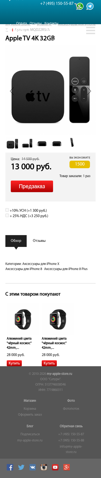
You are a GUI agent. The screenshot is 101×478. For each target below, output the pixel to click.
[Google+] (67, 469)
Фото (71, 400)
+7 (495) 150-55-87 (71, 434)
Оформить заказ (30, 414)
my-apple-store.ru (59, 374)
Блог (30, 426)
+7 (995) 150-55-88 (71, 440)
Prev (11, 91)
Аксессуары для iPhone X (40, 264)
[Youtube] (56, 469)
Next (89, 91)
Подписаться (30, 434)
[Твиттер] (22, 469)
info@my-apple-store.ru (71, 449)
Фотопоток (71, 409)
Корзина (30, 409)
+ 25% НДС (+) (28, 216)
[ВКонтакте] (33, 469)
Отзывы (36, 23)
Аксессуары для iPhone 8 (23, 269)
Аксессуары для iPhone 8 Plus (66, 269)
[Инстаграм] (44, 469)
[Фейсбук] (10, 469)
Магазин (30, 400)
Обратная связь (71, 426)
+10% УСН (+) (28, 211)
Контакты (51, 23)
